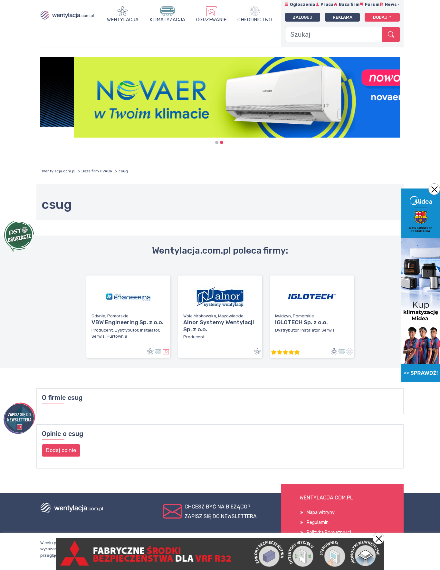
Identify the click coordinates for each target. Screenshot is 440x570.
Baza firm (349, 4)
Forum (372, 4)
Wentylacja (123, 20)
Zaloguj (302, 17)
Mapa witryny (321, 512)
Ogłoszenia (302, 4)
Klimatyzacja (167, 20)
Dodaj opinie (61, 450)
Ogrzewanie (211, 20)
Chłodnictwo (254, 20)
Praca (326, 4)
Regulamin (318, 522)
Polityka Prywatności (329, 532)
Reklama (342, 17)
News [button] (391, 4)
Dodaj (380, 17)
